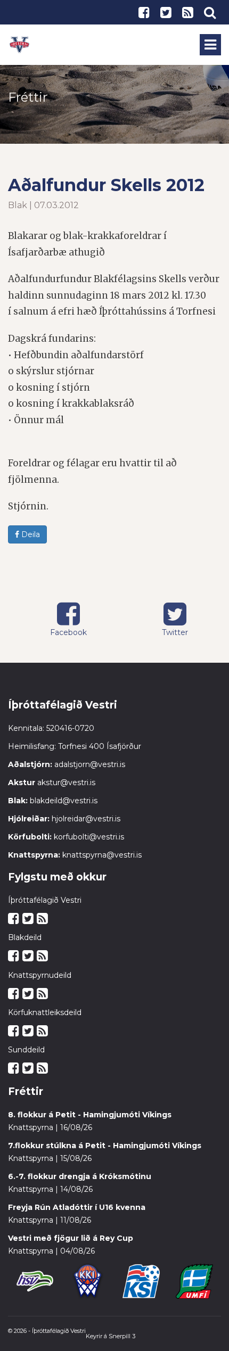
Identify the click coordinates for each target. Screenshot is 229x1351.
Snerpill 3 (122, 1336)
